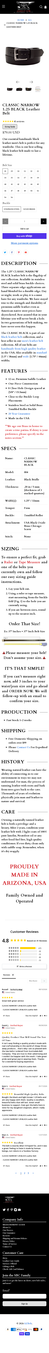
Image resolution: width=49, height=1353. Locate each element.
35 (12, 178)
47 (12, 191)
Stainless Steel (11, 209)
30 (18, 171)
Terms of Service (10, 1244)
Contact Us (23, 747)
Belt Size (7, 165)
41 (12, 184)
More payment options (24, 243)
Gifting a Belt (8, 1266)
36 (18, 178)
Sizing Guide (10, 126)
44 (31, 184)
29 (12, 171)
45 (38, 184)
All (30, 20)
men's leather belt (32, 341)
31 (25, 171)
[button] (41, 1016)
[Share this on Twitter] (4, 252)
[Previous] (18, 82)
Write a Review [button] (25, 966)
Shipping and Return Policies (15, 1238)
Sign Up (24, 1303)
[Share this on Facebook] (11, 252)
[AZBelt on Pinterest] (11, 1210)
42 (18, 184)
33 (38, 171)
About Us (7, 1227)
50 (31, 191)
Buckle (6, 203)
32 (31, 171)
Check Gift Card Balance (13, 1269)
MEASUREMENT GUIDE (14, 1224)
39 (38, 178)
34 (5, 178)
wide (26, 356)
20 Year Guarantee (19, 413)
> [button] (33, 1173)
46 (5, 191)
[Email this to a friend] (25, 252)
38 (31, 178)
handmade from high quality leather (23, 348)
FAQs (5, 1258)
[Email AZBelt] (19, 1210)
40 (5, 184)
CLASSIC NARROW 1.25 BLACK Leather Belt (19, 1006)
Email (6, 1290)
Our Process (8, 1230)
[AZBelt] (24, 7)
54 (5, 197)
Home (20, 20)
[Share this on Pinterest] (18, 252)
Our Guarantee (9, 1233)
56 (12, 197)
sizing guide (26, 577)
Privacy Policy (9, 1241)
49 (25, 191)
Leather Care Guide (11, 1261)
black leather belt (11, 337)
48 (18, 191)
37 (25, 178)
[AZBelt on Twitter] (4, 1210)
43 (25, 184)
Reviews (6, 1235)
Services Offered (10, 1263)
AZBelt (28, 1323)
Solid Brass (29, 209)
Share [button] (7, 1016)
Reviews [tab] (6, 975)
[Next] (31, 82)
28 (5, 171)
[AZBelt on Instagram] (15, 1210)
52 (38, 191)
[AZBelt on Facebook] (8, 1210)
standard (41, 352)
